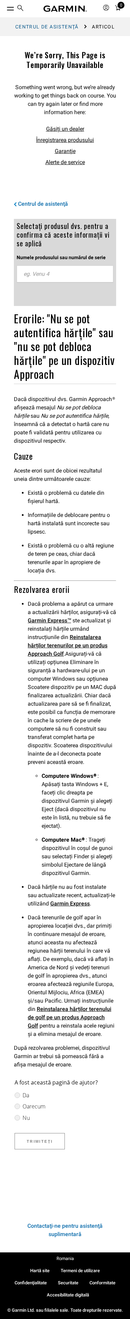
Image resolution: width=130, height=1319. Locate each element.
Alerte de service (65, 162)
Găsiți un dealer (65, 129)
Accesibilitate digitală (68, 1294)
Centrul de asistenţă (47, 26)
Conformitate (102, 1282)
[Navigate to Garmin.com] (65, 8)
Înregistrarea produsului (65, 140)
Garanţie (65, 151)
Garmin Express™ (49, 620)
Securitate (68, 1282)
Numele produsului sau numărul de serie (61, 257)
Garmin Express (70, 903)
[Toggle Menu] (4, 7)
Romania (65, 1258)
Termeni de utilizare (80, 1270)
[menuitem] (20, 9)
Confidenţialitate (31, 1282)
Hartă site (40, 1270)
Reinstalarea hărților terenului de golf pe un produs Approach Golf (69, 1017)
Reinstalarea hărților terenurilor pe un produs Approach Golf (67, 645)
